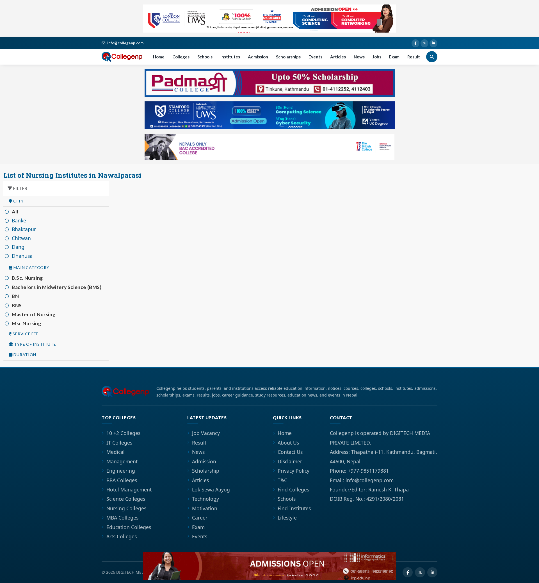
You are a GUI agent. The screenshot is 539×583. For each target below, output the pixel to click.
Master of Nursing (33, 314)
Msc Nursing (26, 323)
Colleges (180, 56)
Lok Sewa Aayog (211, 489)
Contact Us (290, 451)
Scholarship (205, 470)
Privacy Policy (293, 470)
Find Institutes (294, 508)
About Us (288, 442)
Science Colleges (125, 498)
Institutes (230, 56)
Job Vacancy (206, 433)
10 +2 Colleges (123, 433)
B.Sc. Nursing (27, 278)
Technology (205, 498)
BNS (17, 305)
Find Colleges (293, 489)
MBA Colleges (122, 517)
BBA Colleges (121, 480)
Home (159, 56)
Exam (394, 56)
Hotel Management (129, 489)
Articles (338, 56)
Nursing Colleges (126, 508)
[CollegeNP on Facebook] (415, 43)
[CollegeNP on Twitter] (424, 43)
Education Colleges (128, 527)
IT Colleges (119, 442)
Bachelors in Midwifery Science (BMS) (57, 287)
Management (122, 461)
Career (199, 517)
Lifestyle (287, 517)
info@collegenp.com (125, 43)
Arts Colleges (121, 536)
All (15, 212)
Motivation (204, 508)
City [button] (18, 201)
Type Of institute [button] (34, 344)
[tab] (56, 201)
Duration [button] (24, 354)
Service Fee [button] (25, 334)
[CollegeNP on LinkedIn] (433, 43)
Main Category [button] (31, 267)
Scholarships (288, 56)
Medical (115, 451)
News (359, 56)
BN (15, 296)
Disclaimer (290, 461)
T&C (282, 480)
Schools (205, 56)
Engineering (120, 470)
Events (315, 56)
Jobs (377, 56)
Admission (258, 56)
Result (413, 56)
